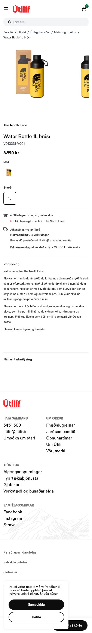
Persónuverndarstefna (19, 552)
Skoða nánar (49, 593)
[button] (6, 8)
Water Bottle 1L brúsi (16, 37)
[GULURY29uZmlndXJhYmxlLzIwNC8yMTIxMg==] (9, 172)
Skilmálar (10, 572)
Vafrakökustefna (15, 562)
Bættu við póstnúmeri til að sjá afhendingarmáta (40, 240)
